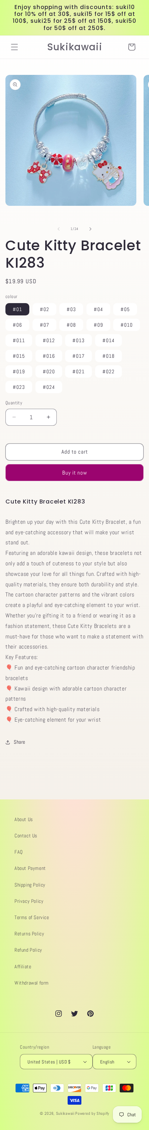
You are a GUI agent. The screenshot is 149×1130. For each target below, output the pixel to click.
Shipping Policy (30, 885)
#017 (78, 356)
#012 (49, 340)
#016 (49, 356)
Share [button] (19, 742)
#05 (125, 309)
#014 (108, 340)
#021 (78, 371)
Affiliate (22, 966)
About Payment (30, 868)
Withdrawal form (31, 983)
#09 (98, 325)
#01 (17, 309)
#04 (98, 309)
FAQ (18, 852)
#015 (19, 356)
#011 (19, 340)
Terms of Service (31, 917)
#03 (71, 309)
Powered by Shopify (92, 1113)
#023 (19, 387)
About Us (23, 819)
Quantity (13, 403)
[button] (14, 47)
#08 (71, 325)
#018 (108, 356)
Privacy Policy (28, 901)
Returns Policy (29, 933)
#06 (17, 325)
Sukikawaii (65, 1113)
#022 (108, 371)
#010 (126, 325)
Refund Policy (28, 950)
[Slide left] (59, 229)
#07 (44, 325)
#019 (19, 371)
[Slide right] (90, 229)
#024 (49, 387)
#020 (49, 371)
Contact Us (25, 835)
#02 (44, 309)
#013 (78, 340)
